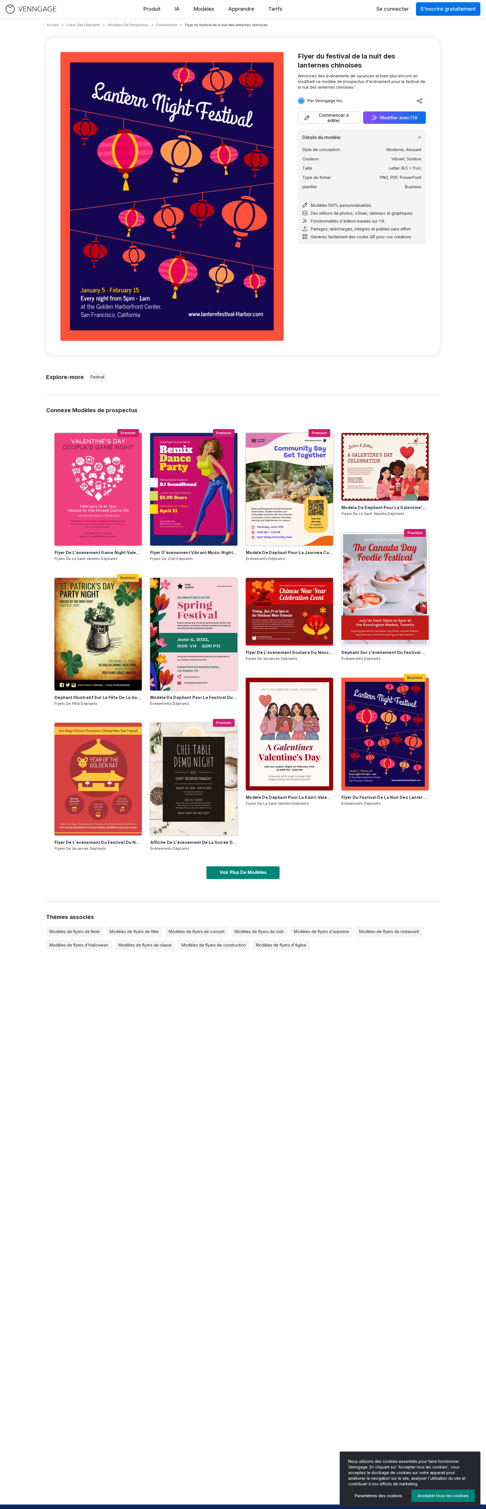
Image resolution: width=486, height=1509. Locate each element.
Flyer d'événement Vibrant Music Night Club (193, 552)
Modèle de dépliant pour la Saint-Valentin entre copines (289, 797)
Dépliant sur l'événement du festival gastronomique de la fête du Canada (385, 652)
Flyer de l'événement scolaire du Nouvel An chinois (289, 652)
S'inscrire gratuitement (448, 9)
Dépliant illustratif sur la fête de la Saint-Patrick (98, 697)
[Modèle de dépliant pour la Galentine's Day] (385, 467)
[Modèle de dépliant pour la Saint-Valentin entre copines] (289, 734)
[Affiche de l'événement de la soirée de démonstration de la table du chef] (193, 779)
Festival (97, 377)
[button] (329, 117)
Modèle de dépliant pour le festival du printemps (193, 697)
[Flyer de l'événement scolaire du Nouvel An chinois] (289, 611)
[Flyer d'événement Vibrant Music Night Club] (193, 489)
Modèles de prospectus (128, 25)
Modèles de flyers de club (259, 931)
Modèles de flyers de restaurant (389, 931)
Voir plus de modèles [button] (243, 872)
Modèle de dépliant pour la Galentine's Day (385, 507)
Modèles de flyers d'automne (321, 931)
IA (177, 9)
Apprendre (241, 9)
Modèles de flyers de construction (214, 945)
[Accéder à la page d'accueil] (31, 9)
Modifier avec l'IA (399, 117)
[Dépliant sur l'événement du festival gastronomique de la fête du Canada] (385, 589)
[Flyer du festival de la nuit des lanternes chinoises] (385, 734)
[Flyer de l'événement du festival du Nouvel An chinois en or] (98, 779)
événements (166, 25)
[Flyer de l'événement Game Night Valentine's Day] (98, 489)
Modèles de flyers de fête (134, 931)
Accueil (53, 25)
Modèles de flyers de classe (145, 945)
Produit (152, 9)
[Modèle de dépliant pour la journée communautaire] (289, 489)
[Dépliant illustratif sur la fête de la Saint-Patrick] (98, 634)
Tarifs (275, 9)
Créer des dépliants (83, 25)
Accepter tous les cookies (443, 1495)
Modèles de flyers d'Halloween (79, 945)
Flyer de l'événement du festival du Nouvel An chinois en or (98, 842)
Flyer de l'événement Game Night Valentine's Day (98, 552)
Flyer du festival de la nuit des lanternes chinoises (385, 797)
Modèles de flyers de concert (196, 931)
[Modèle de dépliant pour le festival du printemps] (193, 634)
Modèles (204, 9)
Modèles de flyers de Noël (75, 931)
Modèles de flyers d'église (281, 945)
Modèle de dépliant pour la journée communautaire (289, 552)
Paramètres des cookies (378, 1495)
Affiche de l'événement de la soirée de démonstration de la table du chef (193, 842)
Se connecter (392, 9)
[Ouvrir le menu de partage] (419, 101)
